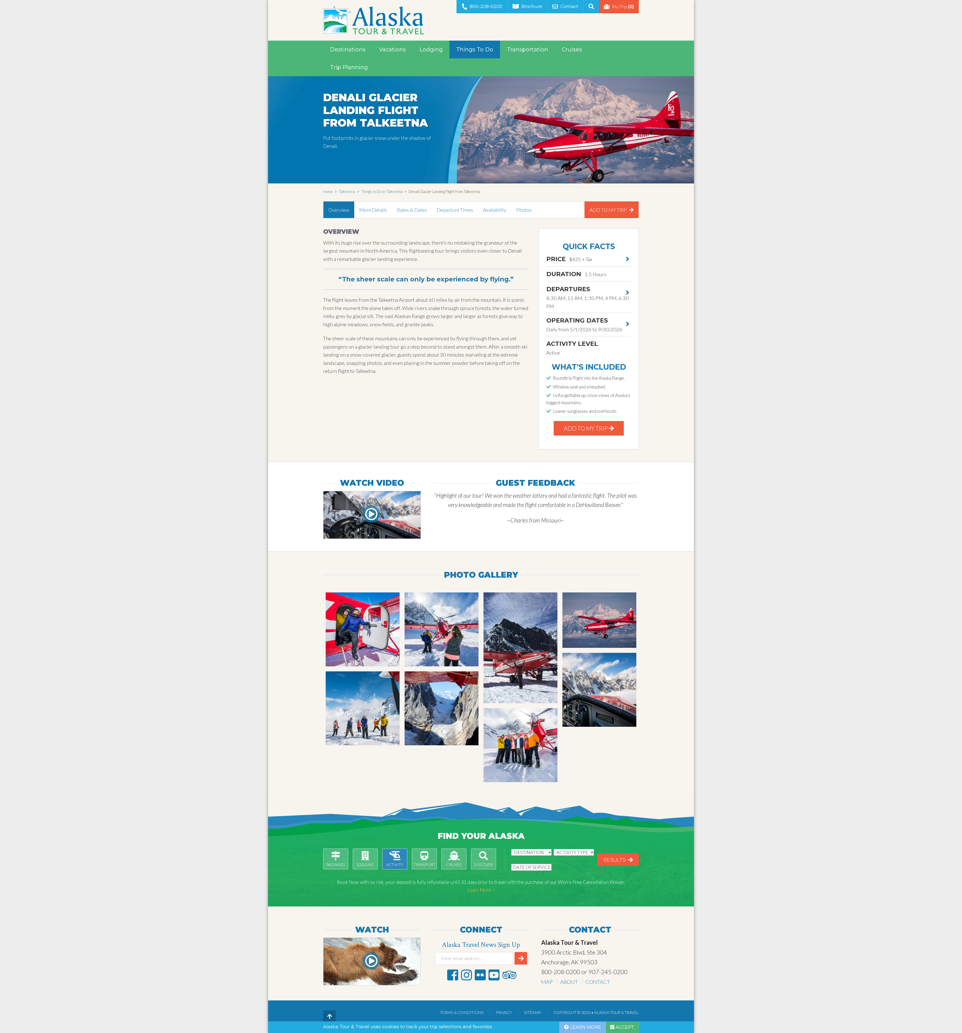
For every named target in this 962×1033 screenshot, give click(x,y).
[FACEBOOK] (452, 974)
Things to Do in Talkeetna (382, 191)
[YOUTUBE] (494, 974)
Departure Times (455, 210)
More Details (373, 210)
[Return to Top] (329, 1016)
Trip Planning (349, 67)
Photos (524, 210)
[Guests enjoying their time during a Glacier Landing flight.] (363, 708)
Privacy (504, 1012)
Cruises (572, 49)
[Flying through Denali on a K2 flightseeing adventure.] (441, 708)
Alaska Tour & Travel (373, 20)
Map (547, 982)
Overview (338, 210)
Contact (569, 6)
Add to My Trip (608, 210)
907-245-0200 (608, 971)
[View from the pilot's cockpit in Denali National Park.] (599, 690)
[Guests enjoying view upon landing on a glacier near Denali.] (363, 629)
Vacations (392, 49)
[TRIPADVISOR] (509, 974)
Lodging (431, 49)
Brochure (531, 6)
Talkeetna (347, 191)
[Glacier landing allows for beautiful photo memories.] (441, 629)
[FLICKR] (480, 974)
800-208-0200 (486, 6)
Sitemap (532, 1012)
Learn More (585, 1027)
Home (328, 191)
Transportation (527, 49)
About (569, 982)
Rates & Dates (412, 210)
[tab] (338, 209)
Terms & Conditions (462, 1012)
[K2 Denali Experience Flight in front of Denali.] (599, 620)
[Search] (591, 6)
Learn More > (481, 890)
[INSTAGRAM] (466, 974)
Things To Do (474, 49)
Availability (494, 210)
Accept (624, 1027)
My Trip (623, 6)
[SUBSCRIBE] (521, 958)
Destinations (348, 49)
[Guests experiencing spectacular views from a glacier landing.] (520, 745)
